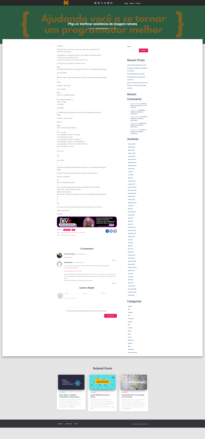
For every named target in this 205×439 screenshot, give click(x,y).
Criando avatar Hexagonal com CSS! (136, 65)
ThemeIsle (145, 424)
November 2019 (132, 162)
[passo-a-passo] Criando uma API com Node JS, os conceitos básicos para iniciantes (137, 85)
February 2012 (131, 227)
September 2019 (132, 165)
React (129, 334)
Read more (72, 407)
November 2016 (132, 193)
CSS (129, 309)
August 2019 (131, 168)
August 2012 (131, 215)
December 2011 (132, 230)
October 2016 (131, 196)
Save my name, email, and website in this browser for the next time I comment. (87, 311)
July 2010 (130, 273)
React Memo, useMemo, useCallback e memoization (138, 112)
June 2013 (130, 205)
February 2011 (131, 255)
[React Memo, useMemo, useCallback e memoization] (71, 382)
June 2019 (130, 174)
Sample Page (68, 423)
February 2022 (131, 144)
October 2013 (131, 199)
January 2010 (131, 286)
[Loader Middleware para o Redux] (102, 382)
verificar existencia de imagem (67, 235)
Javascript (67, 229)
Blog (126, 3)
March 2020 (131, 150)
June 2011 (130, 242)
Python (130, 331)
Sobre (131, 3)
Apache (130, 306)
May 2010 (130, 279)
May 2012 (130, 221)
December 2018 (132, 187)
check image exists (65, 232)
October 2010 (131, 264)
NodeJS (130, 321)
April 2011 (130, 249)
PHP (73, 229)
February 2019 (131, 181)
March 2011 (131, 252)
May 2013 (130, 208)
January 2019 (131, 184)
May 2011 (130, 245)
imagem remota (75, 232)
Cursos (138, 3)
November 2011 (132, 233)
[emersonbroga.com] (72, 5)
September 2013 (132, 202)
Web (129, 346)
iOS (129, 315)
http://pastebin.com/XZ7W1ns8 (73, 271)
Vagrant (130, 343)
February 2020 (131, 153)
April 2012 (130, 224)
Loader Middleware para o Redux (136, 74)
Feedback (60, 423)
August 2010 (131, 270)
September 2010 (132, 267)
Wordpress (131, 349)
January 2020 (131, 156)
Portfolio (130, 328)
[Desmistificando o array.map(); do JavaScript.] (134, 382)
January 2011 (131, 258)
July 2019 (130, 171)
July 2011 (130, 239)
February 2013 (131, 212)
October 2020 (131, 147)
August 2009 (131, 295)
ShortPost (130, 340)
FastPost (130, 312)
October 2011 (131, 236)
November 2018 (132, 190)
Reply (114, 260)
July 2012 (130, 218)
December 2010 (132, 261)
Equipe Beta (68, 262)
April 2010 (130, 282)
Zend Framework (132, 352)
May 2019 (130, 178)
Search (129, 46)
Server (129, 337)
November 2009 (132, 292)
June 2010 (130, 276)
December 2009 (132, 289)
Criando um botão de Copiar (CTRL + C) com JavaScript (138, 105)
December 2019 (132, 159)
